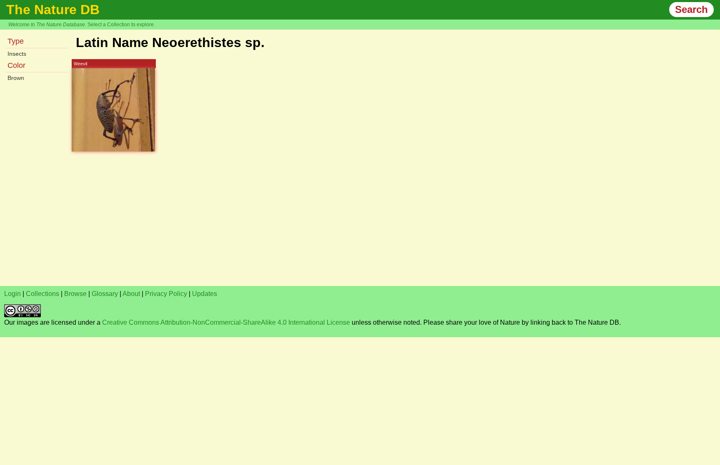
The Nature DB (53, 9)
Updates (204, 293)
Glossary (105, 293)
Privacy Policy (166, 293)
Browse (75, 293)
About (131, 293)
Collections (42, 293)
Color (16, 65)
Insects (17, 53)
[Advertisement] (254, 223)
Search (691, 9)
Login (12, 293)
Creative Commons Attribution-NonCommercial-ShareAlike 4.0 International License (226, 322)
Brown (16, 78)
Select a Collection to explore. (121, 24)
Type (16, 41)
